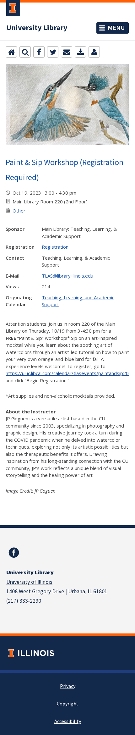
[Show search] (25, 52)
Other (19, 210)
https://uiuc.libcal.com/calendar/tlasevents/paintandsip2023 (70, 373)
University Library (37, 28)
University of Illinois (29, 582)
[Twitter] (52, 52)
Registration (55, 247)
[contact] (94, 52)
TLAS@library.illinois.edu (67, 276)
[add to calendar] (80, 52)
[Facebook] (39, 52)
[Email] (66, 52)
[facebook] (14, 553)
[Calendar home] (11, 52)
